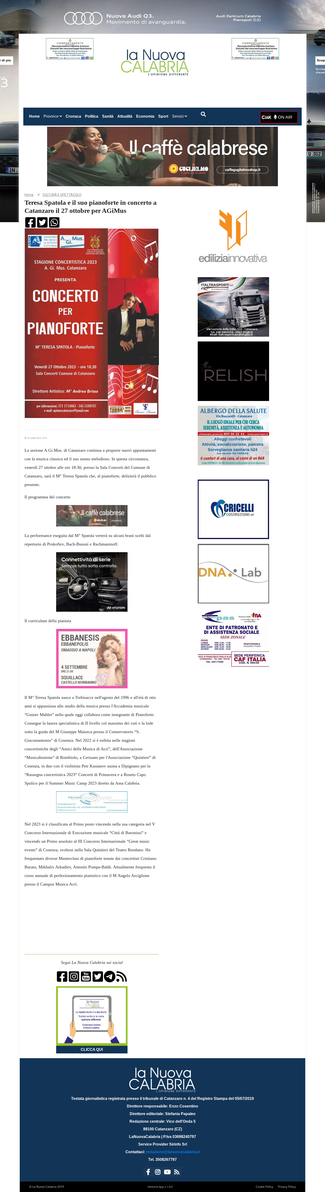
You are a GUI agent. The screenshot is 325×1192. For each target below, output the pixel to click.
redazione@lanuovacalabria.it (173, 1152)
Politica (91, 116)
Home (35, 116)
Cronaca (73, 116)
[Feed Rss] (177, 1173)
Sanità (107, 116)
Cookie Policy (264, 1187)
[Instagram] (157, 1173)
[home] (155, 61)
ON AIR (284, 117)
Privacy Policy (287, 1187)
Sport (163, 116)
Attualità (124, 116)
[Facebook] (148, 1173)
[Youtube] (167, 1173)
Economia (145, 116)
